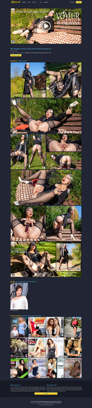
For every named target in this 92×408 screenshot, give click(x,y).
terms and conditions (48, 402)
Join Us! (79, 2)
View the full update (15, 55)
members (72, 2)
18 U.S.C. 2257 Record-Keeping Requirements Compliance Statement (46, 401)
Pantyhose (36, 52)
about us (34, 2)
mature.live (46, 2)
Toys (50, 52)
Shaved (44, 52)
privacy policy (58, 402)
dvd (41, 2)
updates (24, 2)
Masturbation (28, 52)
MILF (33, 52)
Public (40, 52)
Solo (47, 52)
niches (29, 2)
